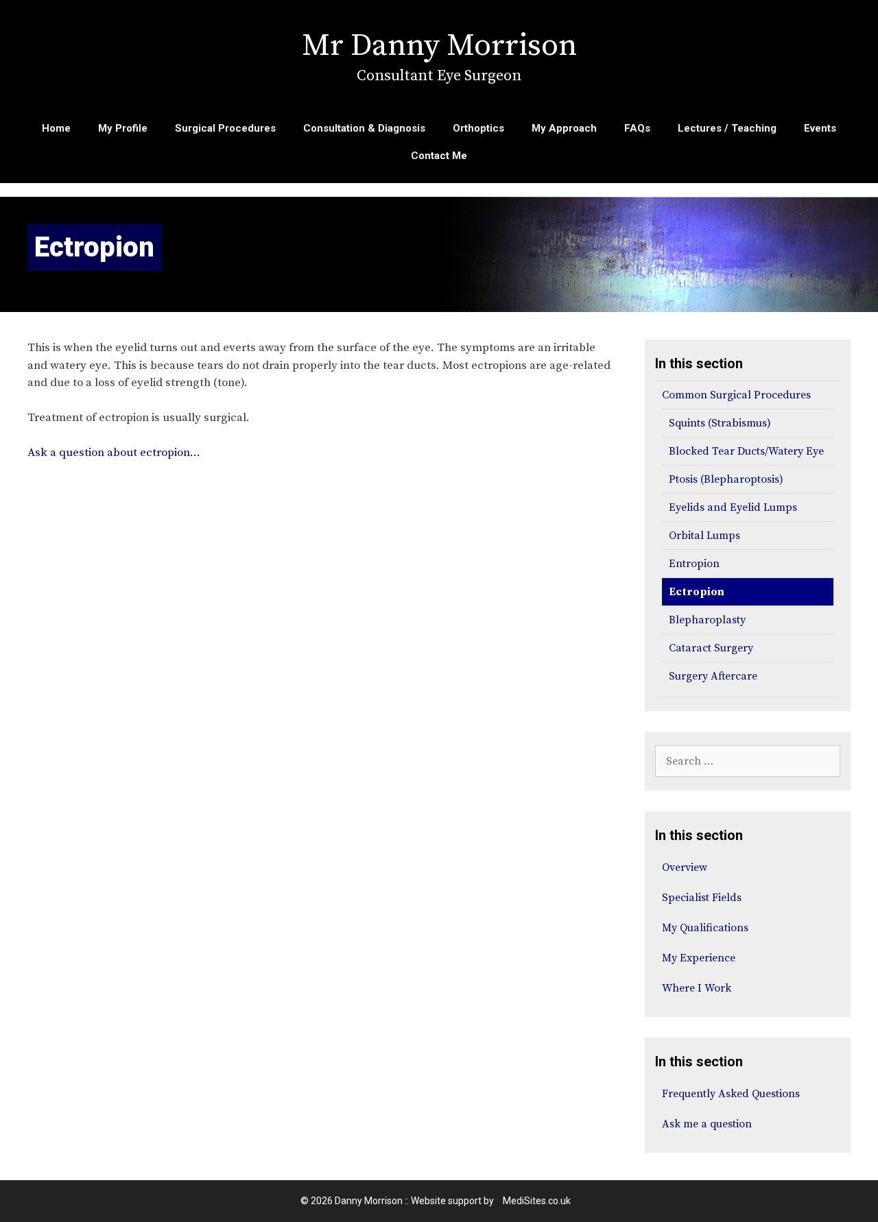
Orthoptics (478, 128)
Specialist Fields (701, 897)
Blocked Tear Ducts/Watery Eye (746, 451)
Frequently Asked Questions (731, 1094)
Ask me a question (707, 1124)
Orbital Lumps (704, 535)
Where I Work (696, 988)
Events (820, 128)
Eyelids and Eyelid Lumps (733, 507)
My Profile (122, 128)
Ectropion (696, 592)
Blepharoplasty (707, 620)
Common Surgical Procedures (736, 395)
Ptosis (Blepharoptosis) (726, 479)
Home (56, 128)
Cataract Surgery (711, 648)
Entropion (694, 564)
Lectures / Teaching (727, 128)
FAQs (637, 128)
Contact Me (439, 155)
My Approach (564, 128)
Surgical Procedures (225, 128)
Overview (684, 867)
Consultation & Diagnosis (364, 128)
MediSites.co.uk (537, 1200)
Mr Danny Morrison (439, 46)
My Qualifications (705, 928)
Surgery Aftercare (713, 676)
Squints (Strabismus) (720, 423)
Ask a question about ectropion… (113, 452)
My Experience (698, 958)
